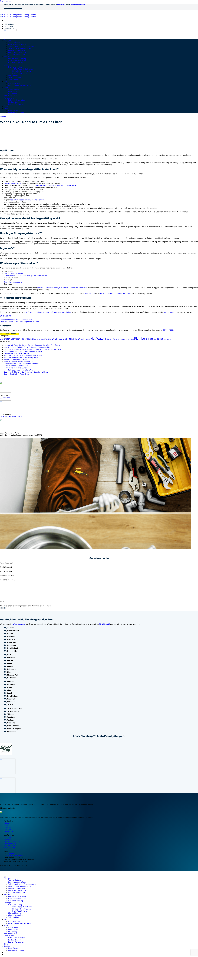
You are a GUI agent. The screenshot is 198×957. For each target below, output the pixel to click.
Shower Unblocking (16, 77)
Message (7, 580)
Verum (30, 865)
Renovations (9, 98)
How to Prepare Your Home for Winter (19, 370)
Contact (7, 108)
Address (7, 576)
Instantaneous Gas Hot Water (19, 85)
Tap (155, 339)
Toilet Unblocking (15, 79)
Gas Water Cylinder (82, 339)
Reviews (7, 827)
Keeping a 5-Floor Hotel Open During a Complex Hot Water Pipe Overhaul (33, 345)
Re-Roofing (12, 94)
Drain (55, 338)
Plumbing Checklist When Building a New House (23, 355)
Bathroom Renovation (16, 100)
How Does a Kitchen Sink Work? (16, 360)
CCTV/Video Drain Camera (22, 69)
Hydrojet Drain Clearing (21, 71)
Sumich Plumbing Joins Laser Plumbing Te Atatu (23, 351)
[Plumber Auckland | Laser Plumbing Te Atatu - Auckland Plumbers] (18, 16)
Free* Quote (13, 110)
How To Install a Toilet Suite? (15, 368)
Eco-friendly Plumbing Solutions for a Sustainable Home (26, 372)
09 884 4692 (61, 4)
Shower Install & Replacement (19, 48)
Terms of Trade (10, 845)
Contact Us (8, 831)
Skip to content (6, 1)
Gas (5, 81)
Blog (6, 106)
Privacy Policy (9, 847)
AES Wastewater (10, 96)
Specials (7, 829)
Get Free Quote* (10, 843)
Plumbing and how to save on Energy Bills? (21, 357)
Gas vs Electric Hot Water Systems (17, 374)
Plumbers (141, 338)
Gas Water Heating (15, 63)
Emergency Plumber (16, 112)
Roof (6, 88)
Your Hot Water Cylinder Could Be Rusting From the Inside (27, 347)
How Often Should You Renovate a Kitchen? (21, 364)
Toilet (160, 338)
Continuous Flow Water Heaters (16, 353)
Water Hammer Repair (16, 50)
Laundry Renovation (16, 104)
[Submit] (5, 9)
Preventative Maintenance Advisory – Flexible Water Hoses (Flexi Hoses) (32, 349)
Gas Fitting (3, 116)
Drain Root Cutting (19, 73)
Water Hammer (167, 339)
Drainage (7, 65)
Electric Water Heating (17, 59)
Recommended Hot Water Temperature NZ (16, 320)
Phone (6, 571)
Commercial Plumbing (16, 54)
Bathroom (5, 339)
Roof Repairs (13, 92)
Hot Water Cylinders (12, 841)
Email (6, 567)
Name (6, 563)
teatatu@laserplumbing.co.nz (79, 4)
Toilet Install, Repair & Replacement (22, 46)
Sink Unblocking (14, 75)
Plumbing (7, 40)
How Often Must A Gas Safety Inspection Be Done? (20, 322)
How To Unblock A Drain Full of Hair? (18, 362)
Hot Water (8, 57)
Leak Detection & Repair (17, 44)
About (6, 823)
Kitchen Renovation (15, 102)
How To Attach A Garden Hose (16, 366)
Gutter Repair (13, 90)
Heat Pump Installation (17, 61)
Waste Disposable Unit (17, 52)
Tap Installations (14, 42)
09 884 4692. (168, 330)
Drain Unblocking (15, 67)
